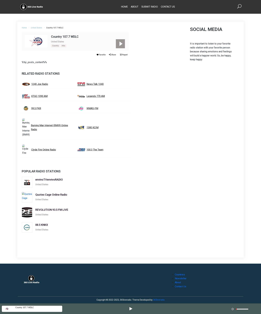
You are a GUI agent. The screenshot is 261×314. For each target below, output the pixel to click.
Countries (180, 274)
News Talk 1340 (95, 84)
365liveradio (159, 300)
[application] (240, 309)
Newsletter (181, 278)
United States (36, 28)
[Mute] (232, 308)
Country (55, 46)
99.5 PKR (36, 108)
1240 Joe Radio (39, 84)
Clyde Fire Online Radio (43, 149)
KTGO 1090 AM (39, 96)
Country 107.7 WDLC (24, 307)
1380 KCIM (92, 127)
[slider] (242, 310)
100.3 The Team (95, 149)
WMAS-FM (92, 108)
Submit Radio (149, 6)
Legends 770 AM (96, 96)
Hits (63, 46)
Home (124, 6)
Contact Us (168, 6)
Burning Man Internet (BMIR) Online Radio (49, 127)
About (134, 6)
